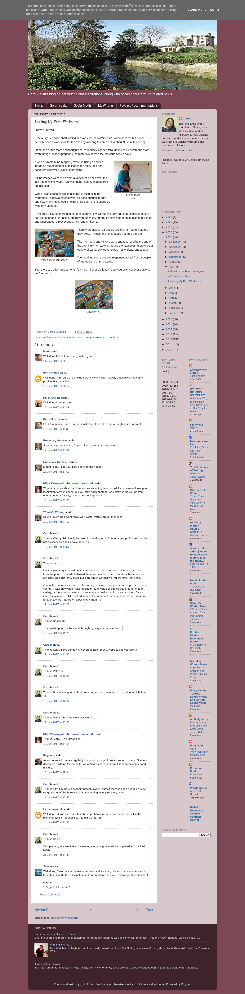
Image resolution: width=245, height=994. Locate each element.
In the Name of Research (198, 646)
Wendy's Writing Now (198, 605)
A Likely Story (199, 719)
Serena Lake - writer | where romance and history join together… (199, 554)
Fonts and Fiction (196, 770)
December (175, 241)
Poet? (193, 427)
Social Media (82, 105)
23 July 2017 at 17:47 (56, 797)
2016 (169, 319)
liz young (49, 755)
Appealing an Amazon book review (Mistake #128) (198, 672)
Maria (46, 351)
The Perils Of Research (197, 588)
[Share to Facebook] (87, 332)
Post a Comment (49, 894)
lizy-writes (196, 424)
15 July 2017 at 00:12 (56, 386)
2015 (169, 324)
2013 (169, 334)
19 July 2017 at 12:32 (56, 701)
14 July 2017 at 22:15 (56, 361)
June (172, 287)
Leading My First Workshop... (186, 281)
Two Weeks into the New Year (199, 753)
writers (114, 337)
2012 (169, 339)
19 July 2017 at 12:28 (56, 604)
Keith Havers (51, 419)
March (173, 302)
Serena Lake (59, 105)
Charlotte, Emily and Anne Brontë (199, 450)
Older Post (144, 910)
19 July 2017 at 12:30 (56, 654)
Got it (215, 10)
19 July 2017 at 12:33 (56, 722)
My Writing (105, 105)
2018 (169, 232)
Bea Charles (51, 372)
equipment (69, 337)
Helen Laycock (53, 809)
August (173, 261)
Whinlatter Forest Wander (198, 475)
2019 (169, 227)
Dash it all (195, 794)
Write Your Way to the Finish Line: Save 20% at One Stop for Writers (199, 405)
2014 (169, 329)
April (172, 297)
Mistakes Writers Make (198, 663)
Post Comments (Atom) (65, 917)
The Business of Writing (199, 469)
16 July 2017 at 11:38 (56, 429)
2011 (169, 344)
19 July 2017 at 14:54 (56, 743)
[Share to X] (84, 332)
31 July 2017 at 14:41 (56, 854)
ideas (80, 337)
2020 (169, 222)
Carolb (47, 533)
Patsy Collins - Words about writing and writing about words (198, 696)
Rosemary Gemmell (55, 440)
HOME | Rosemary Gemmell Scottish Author (196, 813)
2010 (169, 349)
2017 (169, 237)
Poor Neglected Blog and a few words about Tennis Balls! (198, 727)
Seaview (48, 866)
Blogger (185, 984)
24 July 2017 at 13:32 (56, 822)
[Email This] (76, 332)
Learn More (197, 10)
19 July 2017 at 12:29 (56, 633)
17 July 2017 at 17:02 (56, 450)
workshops (101, 337)
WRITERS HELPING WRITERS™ (197, 392)
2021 (169, 217)
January (174, 313)
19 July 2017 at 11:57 (56, 547)
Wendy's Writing (54, 512)
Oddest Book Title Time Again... (187, 271)
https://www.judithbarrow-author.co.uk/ (68, 483)
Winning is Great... (61, 944)
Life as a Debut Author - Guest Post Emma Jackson (198, 614)
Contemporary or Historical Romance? (57, 934)
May (172, 292)
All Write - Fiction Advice (196, 525)
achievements (52, 337)
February (175, 307)
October (174, 251)
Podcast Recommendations (139, 105)
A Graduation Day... (180, 276)
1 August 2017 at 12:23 (57, 887)
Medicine (195, 705)
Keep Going (196, 774)
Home (39, 105)
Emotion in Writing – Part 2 (198, 533)
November (175, 246)
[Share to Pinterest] (91, 332)
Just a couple (197, 375)
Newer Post (44, 910)
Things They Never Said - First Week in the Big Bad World (197, 503)
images (89, 337)
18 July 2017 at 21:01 (56, 500)
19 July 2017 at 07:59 (56, 521)
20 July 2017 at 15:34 (56, 772)
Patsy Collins (51, 397)
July (172, 267)
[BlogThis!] (80, 332)
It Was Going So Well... (48, 964)
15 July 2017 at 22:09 (56, 407)
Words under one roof (198, 789)
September (176, 256)
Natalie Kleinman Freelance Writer (196, 637)
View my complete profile (177, 150)
